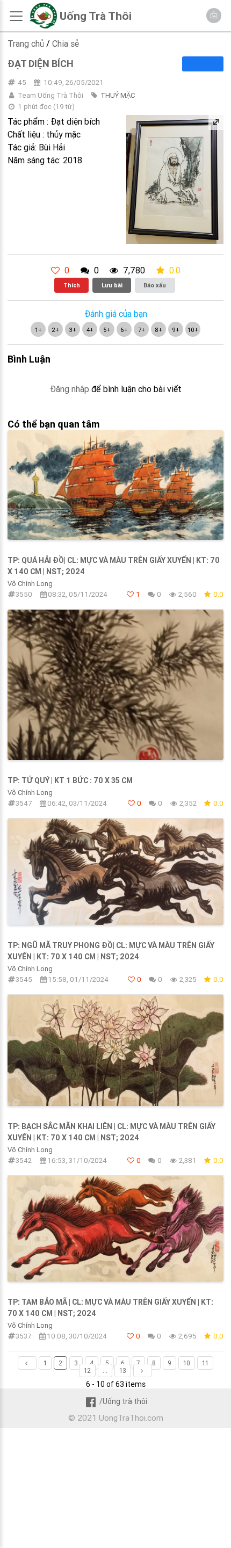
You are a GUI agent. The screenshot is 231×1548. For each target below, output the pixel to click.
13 (122, 1370)
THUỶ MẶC (117, 95)
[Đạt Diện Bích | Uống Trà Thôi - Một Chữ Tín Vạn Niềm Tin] (43, 26)
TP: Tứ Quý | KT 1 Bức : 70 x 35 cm (70, 780)
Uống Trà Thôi (96, 16)
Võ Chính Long (30, 583)
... (105, 1370)
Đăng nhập (69, 389)
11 (205, 1363)
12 (87, 1370)
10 (186, 1363)
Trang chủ (26, 43)
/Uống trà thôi (123, 1401)
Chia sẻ (65, 43)
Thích (71, 285)
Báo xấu (154, 285)
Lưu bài (112, 285)
